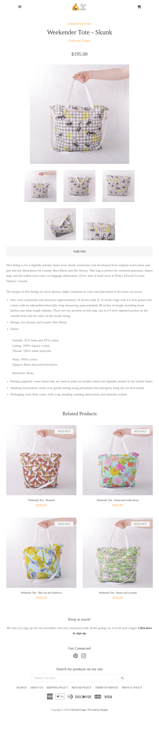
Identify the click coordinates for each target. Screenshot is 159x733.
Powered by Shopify (98, 709)
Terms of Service (106, 687)
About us (36, 687)
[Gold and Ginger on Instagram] (83, 656)
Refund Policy (82, 687)
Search (21, 687)
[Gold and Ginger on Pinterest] (75, 656)
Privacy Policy (132, 687)
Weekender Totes (79, 24)
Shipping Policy (57, 687)
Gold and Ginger (80, 40)
